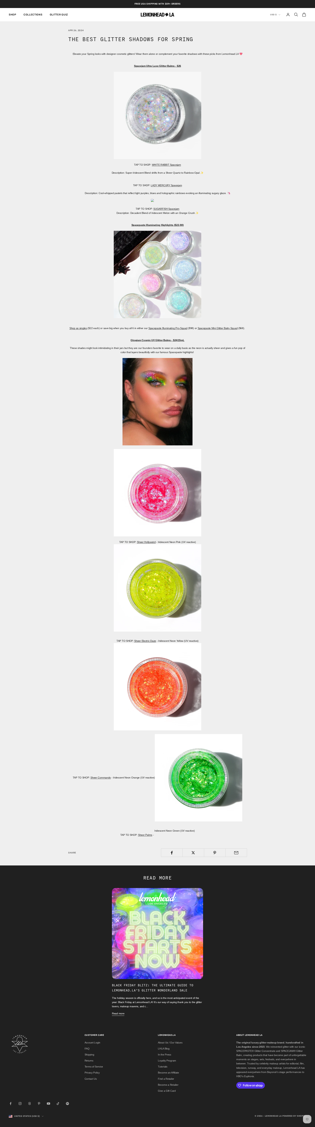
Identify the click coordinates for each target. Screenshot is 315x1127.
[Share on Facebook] (171, 853)
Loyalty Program (167, 1060)
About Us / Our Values (170, 1042)
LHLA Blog (163, 1048)
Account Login (92, 1042)
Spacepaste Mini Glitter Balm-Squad (218, 328)
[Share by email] (236, 853)
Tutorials (162, 1066)
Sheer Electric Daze (145, 640)
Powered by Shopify (294, 1116)
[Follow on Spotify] (67, 1103)
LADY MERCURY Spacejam (166, 185)
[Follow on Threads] (29, 1103)
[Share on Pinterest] (214, 853)
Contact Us (91, 1078)
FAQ (87, 1048)
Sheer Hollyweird (146, 542)
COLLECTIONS (33, 14)
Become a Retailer (168, 1084)
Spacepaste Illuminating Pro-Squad (167, 328)
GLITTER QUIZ (59, 14)
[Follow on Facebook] (10, 1103)
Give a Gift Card (167, 1090)
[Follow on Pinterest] (39, 1103)
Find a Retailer (166, 1078)
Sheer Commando (100, 777)
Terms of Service (94, 1066)
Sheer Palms (145, 834)
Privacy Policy (92, 1072)
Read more (118, 1013)
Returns (89, 1060)
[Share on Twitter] (193, 853)
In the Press (164, 1054)
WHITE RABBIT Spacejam (166, 164)
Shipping (89, 1054)
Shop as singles (78, 328)
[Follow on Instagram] (20, 1103)
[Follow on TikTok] (58, 1103)
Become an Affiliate (168, 1072)
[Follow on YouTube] (48, 1103)
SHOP (12, 14)
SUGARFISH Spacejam (166, 208)
